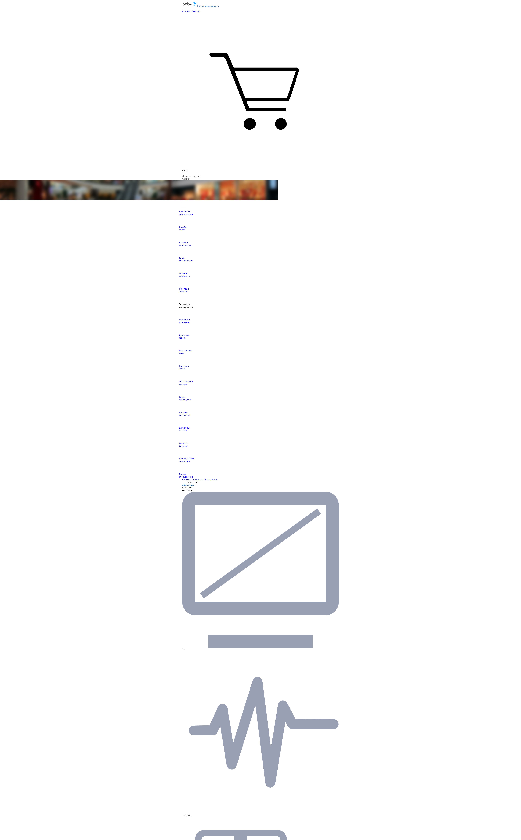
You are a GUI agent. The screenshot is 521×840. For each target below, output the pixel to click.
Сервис (185, 178)
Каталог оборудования (208, 5)
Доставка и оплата (191, 176)
